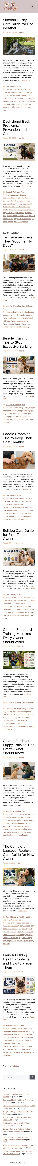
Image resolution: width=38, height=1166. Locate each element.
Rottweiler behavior (24, 315)
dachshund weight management (21, 210)
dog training (7, 414)
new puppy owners (23, 612)
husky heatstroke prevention (14, 98)
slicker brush (23, 519)
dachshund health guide (12, 204)
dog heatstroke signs (14, 89)
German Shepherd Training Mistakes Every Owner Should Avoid (17, 636)
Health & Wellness (13, 192)
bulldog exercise (9, 600)
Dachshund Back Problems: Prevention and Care (16, 127)
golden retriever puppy (19, 820)
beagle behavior (12, 408)
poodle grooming (9, 516)
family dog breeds (27, 312)
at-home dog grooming (15, 498)
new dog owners (9, 941)
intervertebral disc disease (17, 216)
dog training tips (9, 712)
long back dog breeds (22, 219)
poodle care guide (10, 513)
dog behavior (11, 709)
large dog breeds (9, 315)
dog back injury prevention (13, 213)
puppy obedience (19, 832)
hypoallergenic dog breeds (13, 507)
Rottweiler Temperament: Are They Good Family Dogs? (17, 239)
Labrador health (9, 935)
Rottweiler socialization (12, 324)
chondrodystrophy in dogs (16, 195)
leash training (15, 720)
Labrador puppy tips (24, 935)
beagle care (23, 408)
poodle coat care (24, 513)
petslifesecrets (18, 615)
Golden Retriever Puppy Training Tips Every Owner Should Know (18, 747)
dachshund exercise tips (20, 201)
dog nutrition (25, 926)
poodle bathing (13, 510)
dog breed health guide (21, 1032)
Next (16, 1066)
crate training (11, 814)
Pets (20, 86)
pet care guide (22, 941)
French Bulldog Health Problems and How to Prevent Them (18, 961)
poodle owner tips (10, 519)
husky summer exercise (25, 104)
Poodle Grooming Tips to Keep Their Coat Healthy (17, 438)
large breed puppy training (20, 823)
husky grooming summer (22, 95)
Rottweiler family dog (11, 318)
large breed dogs (25, 938)
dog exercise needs (13, 923)
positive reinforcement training (15, 829)
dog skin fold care (19, 609)
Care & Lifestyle (12, 86)
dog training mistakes (25, 709)
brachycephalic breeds (14, 597)
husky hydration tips (21, 101)
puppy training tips (21, 726)
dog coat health (13, 501)
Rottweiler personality (19, 321)
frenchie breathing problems (20, 1052)
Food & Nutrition (25, 917)
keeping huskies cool (11, 107)
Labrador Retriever (10, 938)
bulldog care (29, 597)
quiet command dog (17, 419)
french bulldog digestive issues (15, 1037)
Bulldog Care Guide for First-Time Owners (18, 534)
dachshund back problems (13, 198)
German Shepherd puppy (17, 714)
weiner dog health (21, 222)
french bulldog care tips (23, 1034)
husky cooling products (17, 92)
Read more (26, 80)
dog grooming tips (16, 504)
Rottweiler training (21, 327)
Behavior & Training (13, 306)
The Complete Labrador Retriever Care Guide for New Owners (18, 852)
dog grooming (13, 926)
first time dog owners (18, 817)
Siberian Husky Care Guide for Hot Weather (18, 24)
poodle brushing (26, 510)
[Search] (32, 1077)
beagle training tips (25, 411)
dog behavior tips (23, 814)
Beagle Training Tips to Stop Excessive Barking (17, 342)
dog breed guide (12, 312)
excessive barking (20, 414)
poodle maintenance (25, 516)
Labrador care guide (25, 932)
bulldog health (22, 600)
